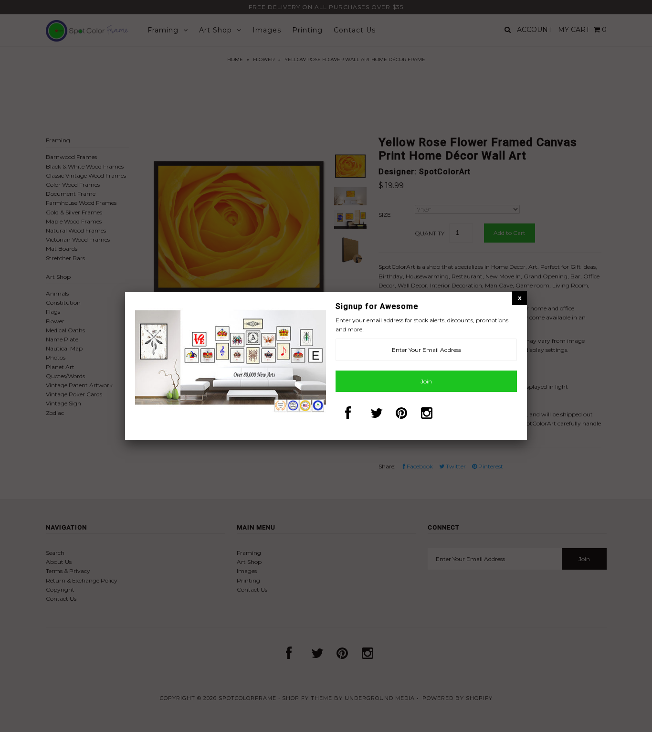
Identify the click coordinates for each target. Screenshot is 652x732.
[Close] (519, 297)
